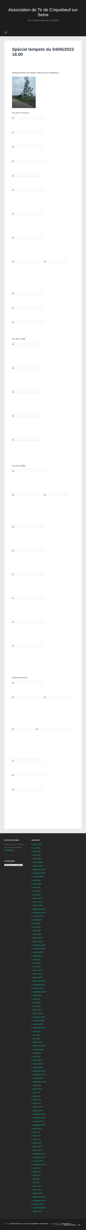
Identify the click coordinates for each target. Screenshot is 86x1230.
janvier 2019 (38, 1111)
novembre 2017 (39, 1157)
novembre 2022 (39, 985)
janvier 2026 (38, 866)
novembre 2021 (39, 1021)
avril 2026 (37, 855)
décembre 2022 (39, 981)
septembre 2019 (39, 1082)
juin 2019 (36, 1093)
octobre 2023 (38, 952)
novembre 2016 (39, 1201)
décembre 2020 (39, 1046)
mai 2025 (36, 891)
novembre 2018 (39, 1118)
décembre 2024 (39, 909)
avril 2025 (37, 895)
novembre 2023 (39, 949)
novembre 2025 (39, 873)
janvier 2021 (38, 1042)
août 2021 (37, 1031)
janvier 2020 (38, 1067)
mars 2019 (37, 1103)
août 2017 (37, 1168)
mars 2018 (37, 1143)
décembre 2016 (39, 1197)
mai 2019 (36, 1096)
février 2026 (38, 862)
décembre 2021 (39, 1017)
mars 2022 (37, 1010)
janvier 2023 (38, 977)
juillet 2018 (37, 1129)
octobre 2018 (38, 1121)
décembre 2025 (39, 869)
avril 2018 (37, 1139)
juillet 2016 (37, 1211)
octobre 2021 (38, 1024)
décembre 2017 (39, 1154)
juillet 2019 (37, 1089)
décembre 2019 (39, 1071)
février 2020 (38, 1064)
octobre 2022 (38, 988)
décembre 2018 (39, 1114)
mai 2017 (36, 1179)
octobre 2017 (38, 1161)
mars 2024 (37, 934)
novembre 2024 (39, 913)
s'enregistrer (9, 850)
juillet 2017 (37, 1172)
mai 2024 (36, 927)
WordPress (66, 1224)
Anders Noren (70, 1225)
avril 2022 (37, 1006)
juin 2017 (36, 1175)
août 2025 (37, 880)
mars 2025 (37, 898)
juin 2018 (36, 1132)
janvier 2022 (38, 1013)
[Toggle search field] (80, 32)
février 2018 (38, 1146)
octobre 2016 (38, 1204)
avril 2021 (37, 1039)
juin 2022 (36, 999)
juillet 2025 (37, 884)
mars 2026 (37, 859)
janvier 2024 (38, 941)
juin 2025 (36, 887)
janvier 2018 (38, 1150)
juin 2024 (36, 923)
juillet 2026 (37, 844)
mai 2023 (36, 963)
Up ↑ (80, 1225)
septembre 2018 (39, 1125)
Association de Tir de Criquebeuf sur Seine (43, 12)
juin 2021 (36, 1035)
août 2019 (37, 1085)
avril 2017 (37, 1182)
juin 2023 (36, 959)
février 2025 (38, 902)
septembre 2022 (39, 992)
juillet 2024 (37, 920)
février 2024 (38, 938)
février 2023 (38, 974)
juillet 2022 (37, 995)
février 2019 (38, 1107)
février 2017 (38, 1190)
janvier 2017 (38, 1193)
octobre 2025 (38, 877)
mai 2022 (36, 1003)
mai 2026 (36, 851)
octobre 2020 (38, 1049)
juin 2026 (36, 848)
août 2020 (37, 1053)
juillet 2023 (37, 956)
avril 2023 (37, 967)
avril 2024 (37, 931)
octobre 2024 (38, 916)
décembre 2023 (39, 945)
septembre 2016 (39, 1208)
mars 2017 (37, 1186)
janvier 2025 (38, 905)
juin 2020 (36, 1057)
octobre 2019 (38, 1078)
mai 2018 (36, 1136)
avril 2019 (37, 1100)
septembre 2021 (39, 1028)
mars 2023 (37, 970)
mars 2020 (37, 1060)
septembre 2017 (39, 1164)
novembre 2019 (39, 1074)
